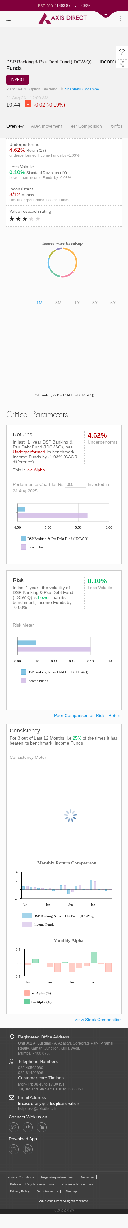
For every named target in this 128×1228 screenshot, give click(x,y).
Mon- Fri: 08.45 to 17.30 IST (41, 1084)
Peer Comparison (85, 126)
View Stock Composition (98, 1019)
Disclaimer (87, 1177)
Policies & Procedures (77, 1184)
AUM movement (46, 126)
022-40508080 (30, 1068)
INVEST (17, 79)
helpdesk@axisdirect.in (37, 1109)
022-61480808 (30, 1073)
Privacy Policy (20, 1191)
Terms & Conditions (20, 1177)
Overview (15, 126)
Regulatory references (57, 1177)
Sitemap (71, 1191)
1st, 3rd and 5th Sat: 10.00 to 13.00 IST (50, 1089)
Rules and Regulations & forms (32, 1184)
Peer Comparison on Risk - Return (88, 715)
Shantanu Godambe (81, 89)
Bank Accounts (47, 1191)
